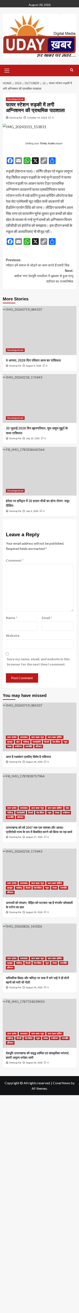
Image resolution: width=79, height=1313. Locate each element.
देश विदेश (56, 742)
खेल (18, 742)
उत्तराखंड (24, 737)
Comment (15, 560)
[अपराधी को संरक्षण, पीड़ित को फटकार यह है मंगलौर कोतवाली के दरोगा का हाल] (39, 873)
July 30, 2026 (33, 438)
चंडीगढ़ (26, 742)
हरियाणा (39, 746)
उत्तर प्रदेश (11, 737)
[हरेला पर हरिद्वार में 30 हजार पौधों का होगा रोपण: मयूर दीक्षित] (39, 471)
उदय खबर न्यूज (37, 737)
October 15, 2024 (37, 117)
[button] (7, 70)
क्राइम (10, 742)
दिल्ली (46, 742)
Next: (43, 276)
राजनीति (28, 746)
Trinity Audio (47, 143)
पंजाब (9, 746)
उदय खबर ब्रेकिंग (55, 737)
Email (47, 618)
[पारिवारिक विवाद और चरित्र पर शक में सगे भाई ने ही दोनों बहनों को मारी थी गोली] (39, 948)
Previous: (37, 262)
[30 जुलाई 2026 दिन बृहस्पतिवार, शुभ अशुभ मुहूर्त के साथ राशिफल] (39, 398)
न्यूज (65, 742)
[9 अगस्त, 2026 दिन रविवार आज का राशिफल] (39, 330)
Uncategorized (15, 99)
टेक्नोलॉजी (37, 742)
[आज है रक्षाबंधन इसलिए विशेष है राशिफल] (39, 727)
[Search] (71, 70)
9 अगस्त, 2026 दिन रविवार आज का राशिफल (33, 360)
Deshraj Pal (15, 117)
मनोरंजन (18, 746)
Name (11, 618)
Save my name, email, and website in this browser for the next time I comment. (38, 661)
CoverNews (61, 1083)
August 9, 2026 (33, 365)
